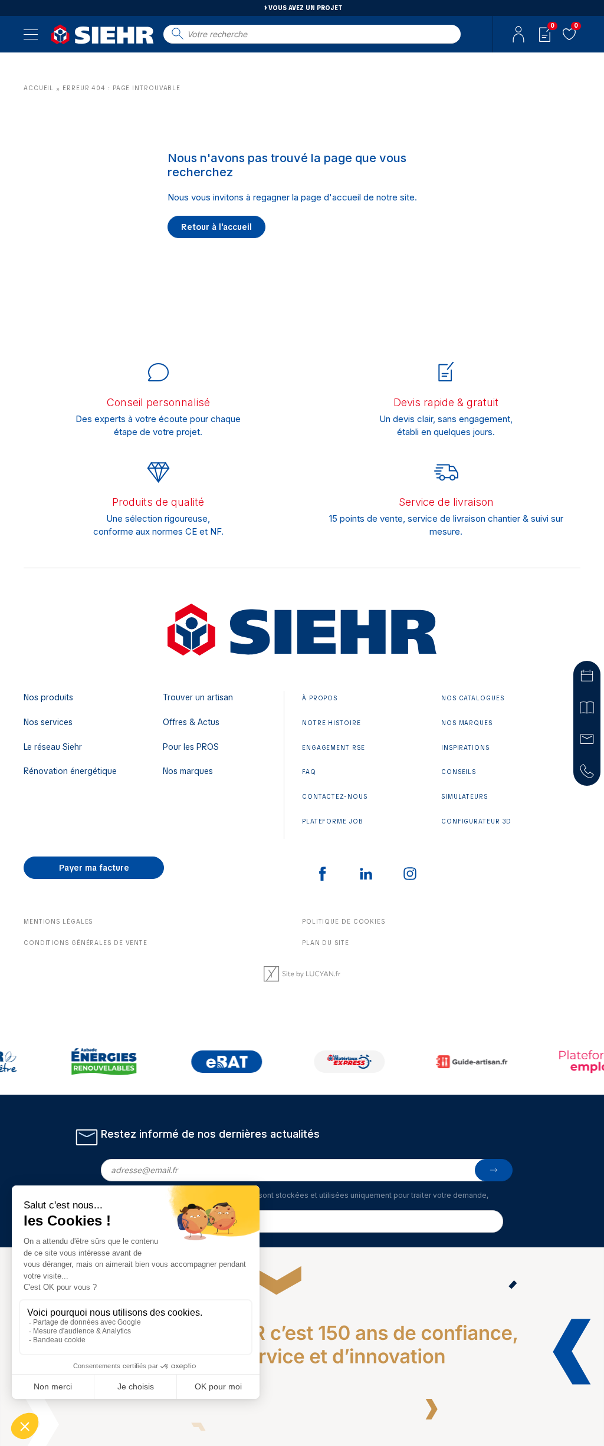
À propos (319, 698)
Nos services (48, 722)
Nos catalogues (472, 698)
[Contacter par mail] (586, 739)
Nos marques (188, 771)
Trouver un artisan (198, 697)
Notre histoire (331, 723)
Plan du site (325, 943)
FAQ (309, 772)
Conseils (458, 772)
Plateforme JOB (332, 821)
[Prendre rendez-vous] (586, 675)
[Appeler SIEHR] (586, 771)
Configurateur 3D (476, 821)
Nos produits (48, 697)
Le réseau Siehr (53, 747)
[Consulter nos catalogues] (586, 707)
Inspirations (465, 748)
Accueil (39, 88)
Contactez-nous (334, 797)
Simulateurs (464, 797)
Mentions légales (58, 921)
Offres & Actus (191, 722)
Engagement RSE (333, 748)
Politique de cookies (343, 921)
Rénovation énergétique (70, 771)
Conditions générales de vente (85, 943)
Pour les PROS (191, 747)
